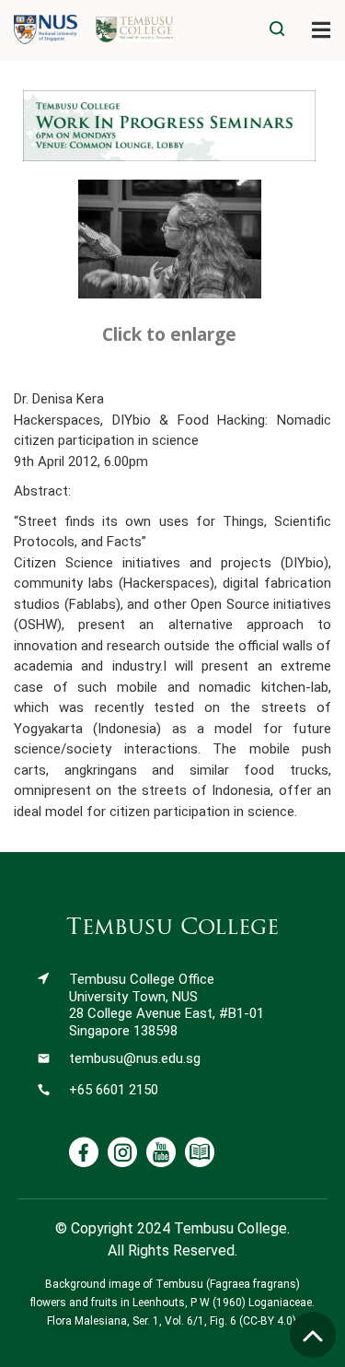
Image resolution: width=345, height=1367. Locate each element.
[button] (321, 30)
